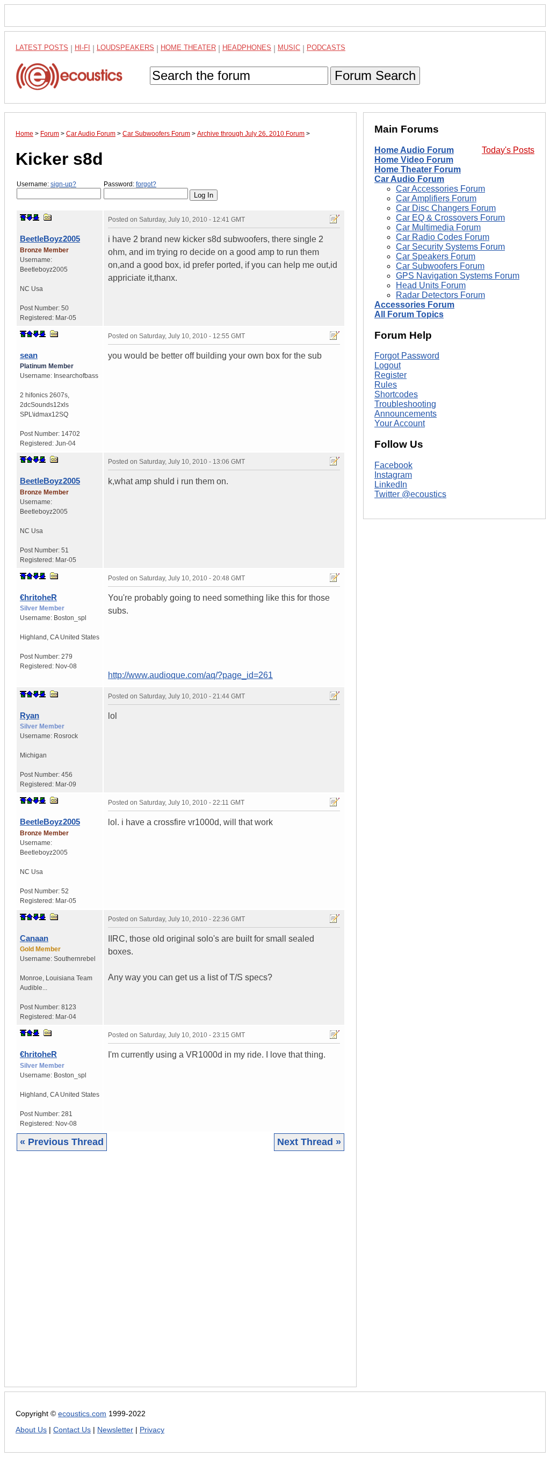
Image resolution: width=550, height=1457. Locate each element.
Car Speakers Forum (435, 256)
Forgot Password (406, 355)
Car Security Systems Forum (450, 246)
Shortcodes (396, 394)
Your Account (399, 423)
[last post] (36, 217)
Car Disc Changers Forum (446, 208)
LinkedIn (390, 484)
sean (29, 355)
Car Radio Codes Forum (442, 237)
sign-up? (63, 184)
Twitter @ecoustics (410, 494)
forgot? (146, 184)
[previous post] (29, 334)
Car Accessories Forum (440, 188)
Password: (130, 184)
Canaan (34, 938)
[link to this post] (47, 217)
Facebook (393, 465)
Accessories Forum (414, 304)
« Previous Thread (62, 1142)
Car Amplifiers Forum (436, 198)
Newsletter (115, 1430)
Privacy (152, 1430)
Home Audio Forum (414, 150)
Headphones (246, 47)
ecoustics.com (82, 1414)
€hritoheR (38, 597)
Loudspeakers (125, 47)
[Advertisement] (180, 1277)
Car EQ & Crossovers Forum (450, 217)
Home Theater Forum (417, 169)
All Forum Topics (409, 314)
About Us (31, 1430)
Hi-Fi (82, 47)
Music (289, 47)
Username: (46, 184)
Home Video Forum (413, 159)
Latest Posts (42, 47)
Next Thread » (309, 1142)
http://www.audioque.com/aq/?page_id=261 (190, 675)
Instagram (393, 474)
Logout (387, 365)
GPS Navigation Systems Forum (457, 275)
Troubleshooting (405, 404)
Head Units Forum (431, 285)
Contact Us (72, 1430)
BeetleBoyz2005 (50, 238)
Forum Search (375, 75)
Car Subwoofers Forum (440, 266)
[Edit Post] (334, 219)
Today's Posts (508, 150)
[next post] (29, 217)
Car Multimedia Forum (438, 227)
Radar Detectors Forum (440, 295)
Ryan (29, 715)
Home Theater (188, 47)
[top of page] (23, 217)
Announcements (405, 413)
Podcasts (326, 47)
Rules (385, 384)
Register (390, 375)
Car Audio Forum (409, 179)
